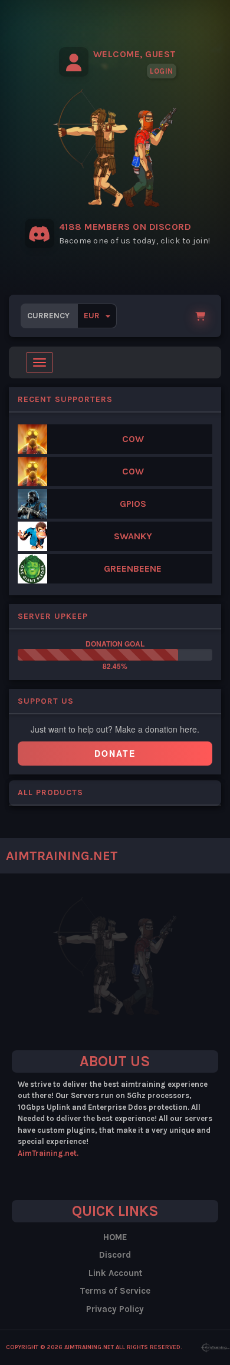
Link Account (115, 1273)
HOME (115, 1237)
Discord (115, 1254)
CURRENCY (64, 316)
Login (161, 71)
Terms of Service (115, 1290)
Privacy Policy (115, 1309)
